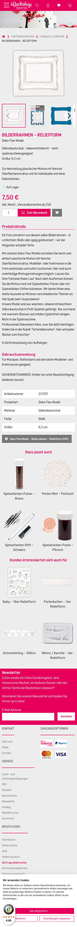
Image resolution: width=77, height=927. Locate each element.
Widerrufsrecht (11, 856)
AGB (4, 851)
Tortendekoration (22, 36)
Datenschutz (9, 845)
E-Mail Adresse (11, 710)
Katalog (6, 807)
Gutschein (8, 818)
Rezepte (6, 789)
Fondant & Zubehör (52, 36)
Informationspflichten (15, 868)
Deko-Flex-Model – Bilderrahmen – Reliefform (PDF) (39, 438)
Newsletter (8, 801)
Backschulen (9, 795)
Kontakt (6, 753)
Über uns (7, 741)
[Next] (68, 115)
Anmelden (66, 716)
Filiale (5, 747)
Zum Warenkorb (36, 212)
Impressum (8, 839)
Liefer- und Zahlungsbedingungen (15, 776)
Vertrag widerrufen (14, 862)
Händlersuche (10, 812)
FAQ (4, 784)
